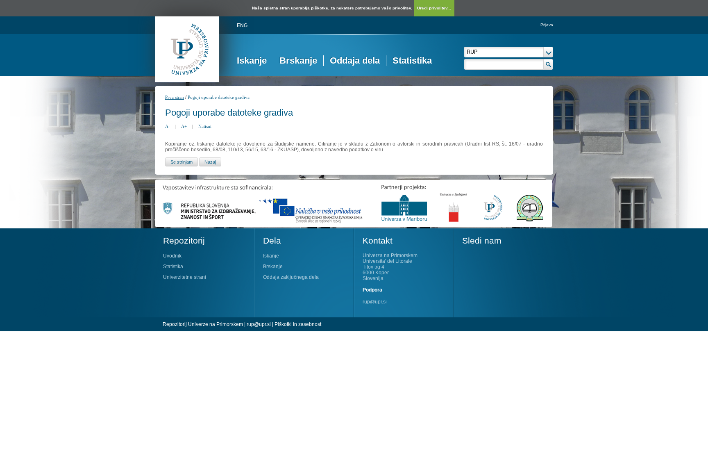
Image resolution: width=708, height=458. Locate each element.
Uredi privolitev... (434, 8)
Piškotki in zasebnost (298, 324)
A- (167, 126)
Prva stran (174, 97)
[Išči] (548, 64)
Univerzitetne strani (184, 277)
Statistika (412, 60)
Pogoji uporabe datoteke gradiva (219, 97)
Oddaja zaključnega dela (291, 277)
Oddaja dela (355, 60)
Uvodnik (172, 256)
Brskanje (298, 60)
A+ (184, 126)
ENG (242, 25)
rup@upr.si (375, 302)
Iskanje (252, 60)
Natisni (204, 126)
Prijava (546, 25)
